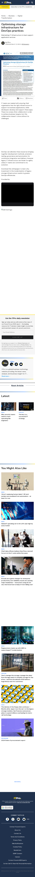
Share (5, 98)
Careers (17, 857)
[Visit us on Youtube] (18, 819)
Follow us (21, 98)
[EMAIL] (21, 364)
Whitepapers (25, 44)
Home (3, 16)
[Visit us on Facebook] (7, 819)
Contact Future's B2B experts (17, 860)
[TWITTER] (12, 364)
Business (12, 16)
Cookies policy (17, 847)
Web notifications (17, 843)
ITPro (9, 42)
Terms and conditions (17, 837)
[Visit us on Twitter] (12, 819)
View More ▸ (17, 781)
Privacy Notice (25, 345)
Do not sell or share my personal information (17, 863)
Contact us (17, 833)
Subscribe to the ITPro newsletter (21, 7)
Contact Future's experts (17, 827)
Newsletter (30, 98)
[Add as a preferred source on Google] (7, 807)
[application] (17, 193)
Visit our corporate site (23, 802)
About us (17, 830)
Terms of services (22, 343)
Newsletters (17, 850)
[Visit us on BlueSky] (23, 819)
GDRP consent (17, 853)
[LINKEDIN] (17, 364)
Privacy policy (17, 840)
